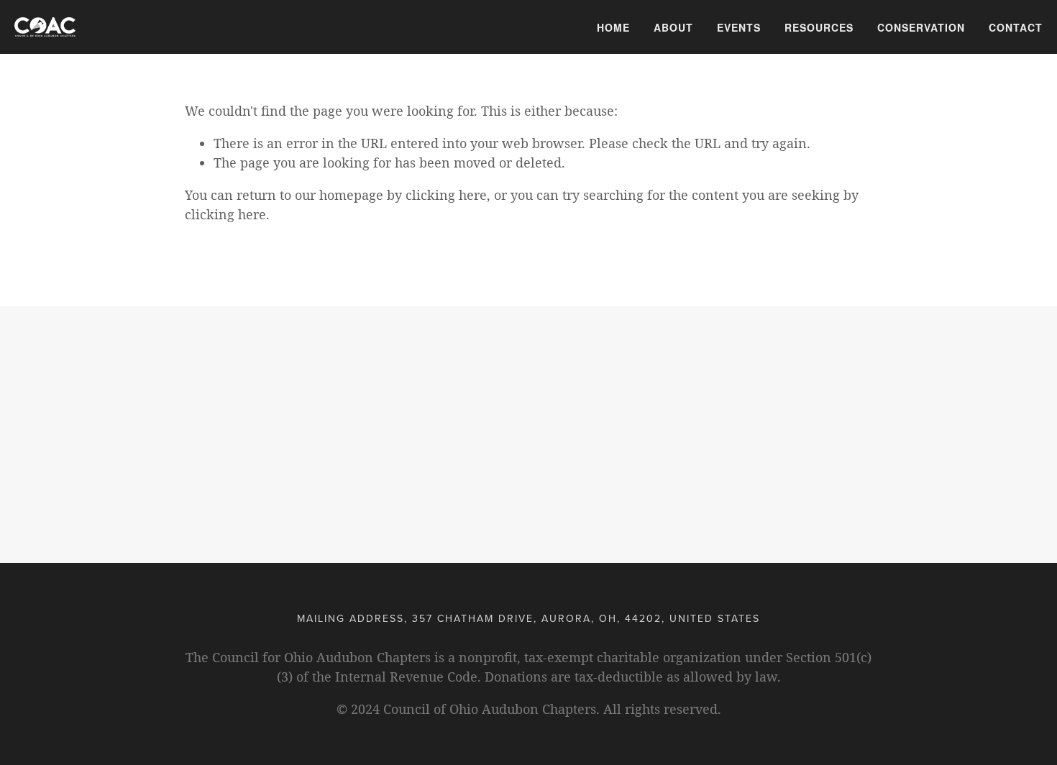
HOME (613, 27)
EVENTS (739, 27)
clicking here (446, 194)
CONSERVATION (921, 27)
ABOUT (673, 27)
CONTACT (1016, 27)
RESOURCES (819, 27)
